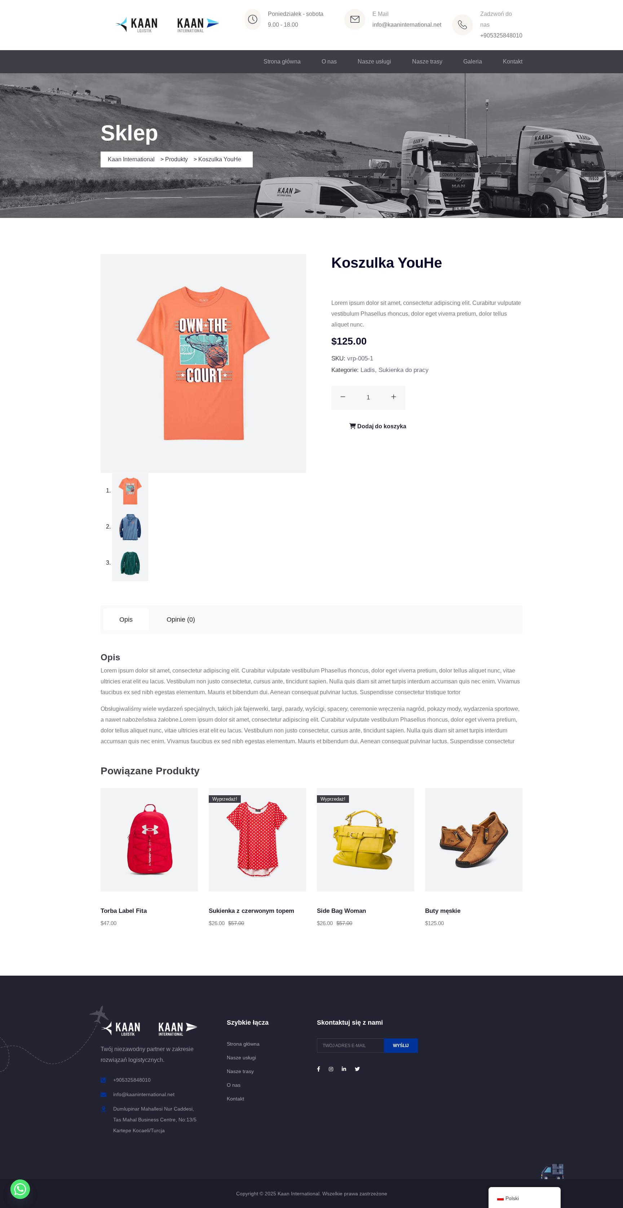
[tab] (126, 619)
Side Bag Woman (341, 910)
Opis (126, 619)
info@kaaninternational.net (406, 25)
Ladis (368, 370)
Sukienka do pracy (404, 370)
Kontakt (512, 61)
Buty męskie (442, 910)
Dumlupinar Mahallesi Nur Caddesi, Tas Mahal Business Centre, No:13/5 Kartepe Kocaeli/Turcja (154, 1119)
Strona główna (282, 61)
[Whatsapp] (20, 1189)
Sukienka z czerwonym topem (251, 910)
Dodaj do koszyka (381, 426)
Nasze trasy (427, 61)
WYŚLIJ (401, 1045)
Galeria (472, 61)
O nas (329, 61)
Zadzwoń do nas (496, 19)
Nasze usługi (374, 61)
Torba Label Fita (124, 910)
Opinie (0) (181, 619)
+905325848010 (501, 35)
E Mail (380, 14)
